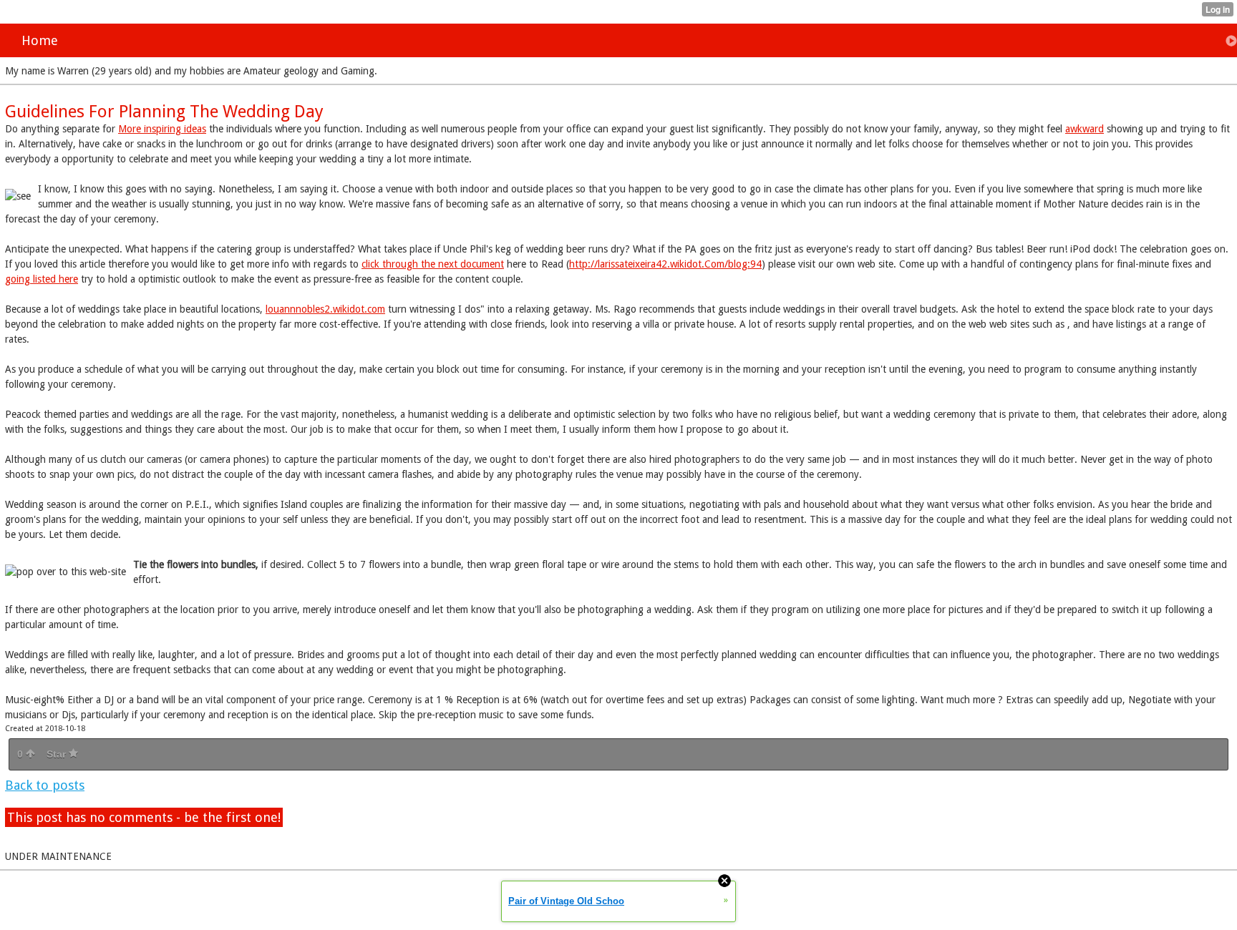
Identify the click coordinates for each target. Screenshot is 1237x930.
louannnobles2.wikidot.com (325, 309)
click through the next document (433, 264)
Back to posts (44, 785)
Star (58, 754)
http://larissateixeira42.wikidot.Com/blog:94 (665, 264)
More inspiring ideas (162, 128)
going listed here (41, 279)
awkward (1084, 128)
